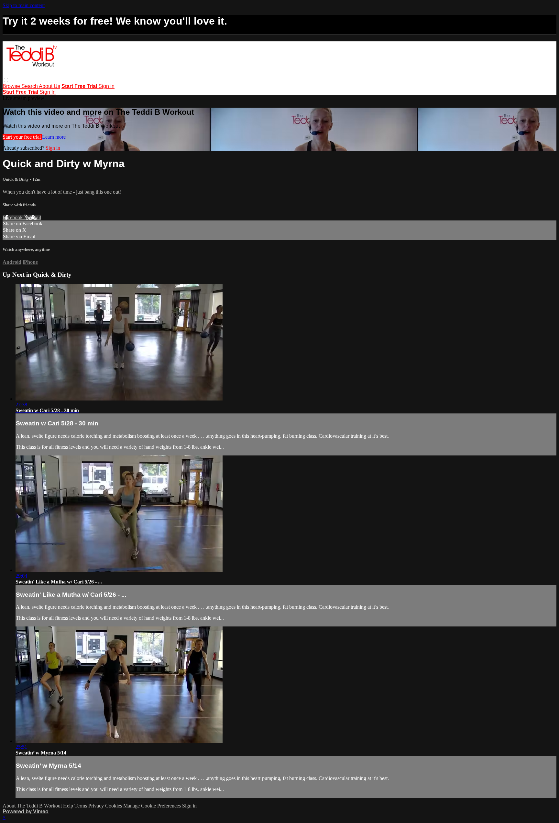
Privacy (96, 805)
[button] (6, 80)
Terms (81, 805)
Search (30, 86)
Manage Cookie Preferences (152, 805)
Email (35, 217)
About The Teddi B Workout (32, 805)
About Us (49, 86)
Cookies (114, 805)
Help (68, 805)
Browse (12, 86)
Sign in (106, 86)
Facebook (13, 217)
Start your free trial (22, 137)
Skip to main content (24, 5)
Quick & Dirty (16, 179)
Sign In (47, 92)
